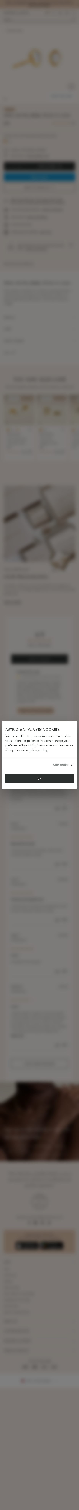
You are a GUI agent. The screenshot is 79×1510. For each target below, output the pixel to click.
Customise (60, 764)
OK (39, 778)
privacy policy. (39, 750)
